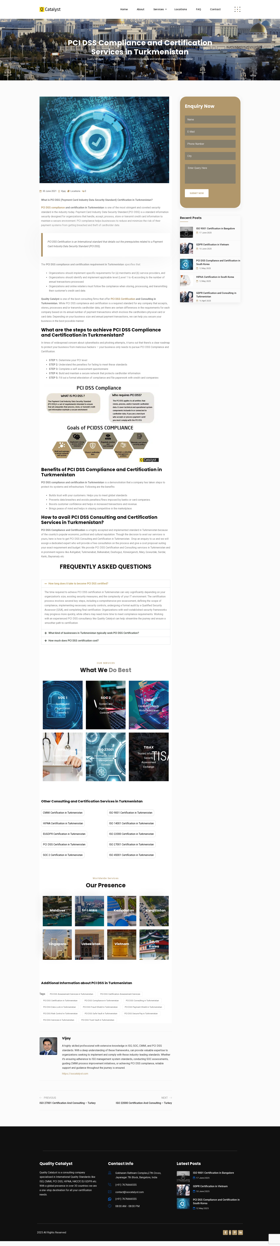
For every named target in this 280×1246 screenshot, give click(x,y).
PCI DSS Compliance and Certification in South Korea (218, 262)
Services (158, 9)
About (140, 9)
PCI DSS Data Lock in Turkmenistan (59, 1007)
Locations (181, 9)
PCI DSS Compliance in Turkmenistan (102, 1000)
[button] (105, 583)
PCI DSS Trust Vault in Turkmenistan (97, 1020)
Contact (215, 9)
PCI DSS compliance (53, 207)
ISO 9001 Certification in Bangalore (215, 228)
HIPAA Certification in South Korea (215, 277)
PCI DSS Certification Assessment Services (120, 994)
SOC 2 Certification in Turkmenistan (63, 855)
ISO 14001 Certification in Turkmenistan (131, 823)
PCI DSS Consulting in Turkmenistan (142, 1000)
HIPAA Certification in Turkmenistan (63, 823)
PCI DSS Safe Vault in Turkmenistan (101, 1013)
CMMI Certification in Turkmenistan (62, 812)
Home (124, 9)
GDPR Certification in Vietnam (212, 244)
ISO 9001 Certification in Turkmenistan (130, 812)
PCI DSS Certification (123, 298)
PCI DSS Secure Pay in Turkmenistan (141, 1013)
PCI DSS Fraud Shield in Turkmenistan (100, 1007)
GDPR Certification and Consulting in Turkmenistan (216, 295)
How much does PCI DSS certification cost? (73, 640)
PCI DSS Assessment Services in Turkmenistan (71, 994)
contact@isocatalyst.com (129, 1192)
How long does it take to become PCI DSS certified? (78, 583)
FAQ (198, 9)
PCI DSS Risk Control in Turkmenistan (60, 1013)
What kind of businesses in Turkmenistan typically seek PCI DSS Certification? (93, 633)
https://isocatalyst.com (75, 1073)
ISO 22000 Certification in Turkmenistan (131, 833)
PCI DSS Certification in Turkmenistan (64, 844)
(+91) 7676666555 (126, 1184)
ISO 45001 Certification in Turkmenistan (131, 855)
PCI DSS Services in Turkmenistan (58, 1020)
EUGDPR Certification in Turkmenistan (64, 833)
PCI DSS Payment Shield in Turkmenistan (143, 1007)
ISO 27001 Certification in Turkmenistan (131, 844)
